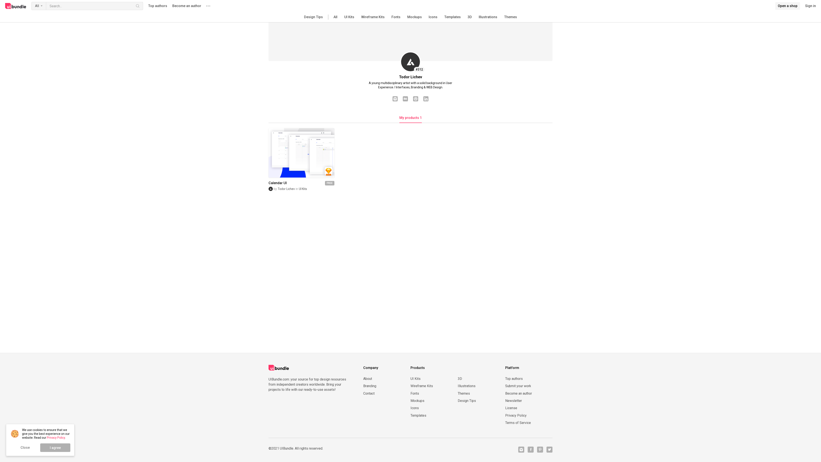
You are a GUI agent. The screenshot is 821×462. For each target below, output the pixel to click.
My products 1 (410, 118)
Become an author (186, 6)
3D (470, 17)
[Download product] (309, 153)
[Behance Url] (405, 99)
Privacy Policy (516, 416)
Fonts (395, 17)
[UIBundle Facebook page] (531, 450)
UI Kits (349, 17)
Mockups (414, 17)
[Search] (138, 6)
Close (25, 448)
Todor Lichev (286, 189)
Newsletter (513, 401)
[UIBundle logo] (15, 6)
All (37, 6)
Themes (510, 17)
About (367, 379)
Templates (452, 17)
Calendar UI (278, 183)
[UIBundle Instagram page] (521, 450)
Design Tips (313, 17)
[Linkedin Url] (425, 99)
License (511, 408)
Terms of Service (518, 423)
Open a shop (787, 6)
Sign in (810, 6)
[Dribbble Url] (415, 99)
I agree (55, 448)
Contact (369, 393)
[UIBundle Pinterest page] (540, 450)
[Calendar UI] (301, 153)
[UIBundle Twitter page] (549, 450)
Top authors (157, 6)
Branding (369, 386)
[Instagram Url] (395, 99)
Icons (433, 17)
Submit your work (518, 386)
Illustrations (488, 17)
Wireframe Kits (373, 17)
